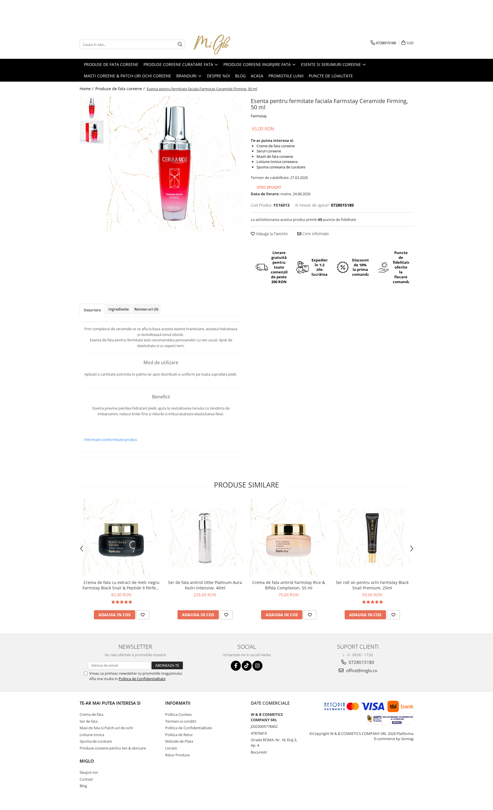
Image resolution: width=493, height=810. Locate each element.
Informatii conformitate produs (110, 439)
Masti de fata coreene (274, 156)
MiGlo (87, 761)
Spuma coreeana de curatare (280, 167)
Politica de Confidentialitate (142, 678)
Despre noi (89, 772)
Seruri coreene (268, 151)
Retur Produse (177, 754)
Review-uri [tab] (146, 309)
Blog (83, 785)
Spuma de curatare (96, 741)
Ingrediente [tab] (118, 309)
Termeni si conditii (180, 721)
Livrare (171, 748)
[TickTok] (247, 666)
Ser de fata (89, 721)
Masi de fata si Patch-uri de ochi (106, 727)
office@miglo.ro (361, 670)
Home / (87, 88)
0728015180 (360, 662)
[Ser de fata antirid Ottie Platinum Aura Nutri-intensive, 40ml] (205, 538)
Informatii (178, 703)
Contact (86, 779)
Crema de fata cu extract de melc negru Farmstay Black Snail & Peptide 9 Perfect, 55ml (121, 585)
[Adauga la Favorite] (142, 614)
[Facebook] (236, 666)
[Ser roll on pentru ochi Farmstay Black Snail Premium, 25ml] (372, 538)
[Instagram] (257, 666)
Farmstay (259, 115)
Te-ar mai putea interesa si (110, 703)
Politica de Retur (179, 734)
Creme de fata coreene (275, 145)
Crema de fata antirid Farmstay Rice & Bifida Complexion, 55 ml (288, 585)
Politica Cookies (178, 714)
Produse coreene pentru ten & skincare (113, 748)
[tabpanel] (174, 163)
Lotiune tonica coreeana (277, 161)
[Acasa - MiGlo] (222, 45)
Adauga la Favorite (271, 233)
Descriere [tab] (92, 310)
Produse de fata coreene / (120, 88)
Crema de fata (91, 714)
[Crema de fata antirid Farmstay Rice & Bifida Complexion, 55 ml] (289, 538)
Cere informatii (315, 233)
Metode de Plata (179, 741)
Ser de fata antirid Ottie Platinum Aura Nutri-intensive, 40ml (205, 585)
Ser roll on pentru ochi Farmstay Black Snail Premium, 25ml (372, 585)
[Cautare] (180, 44)
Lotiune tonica (92, 734)
